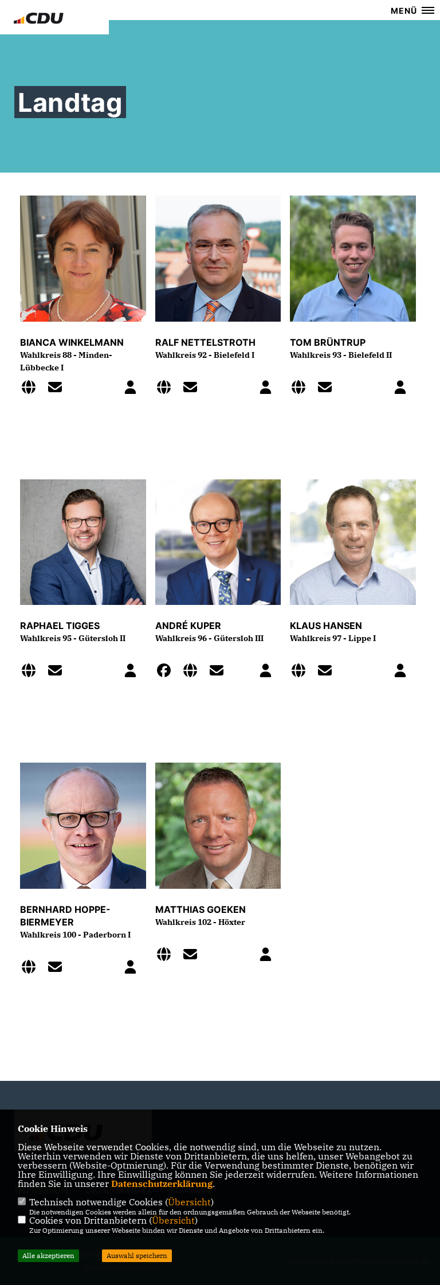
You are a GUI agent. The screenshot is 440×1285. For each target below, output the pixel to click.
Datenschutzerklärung (162, 1183)
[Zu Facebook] (167, 672)
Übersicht (189, 1202)
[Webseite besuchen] (32, 389)
